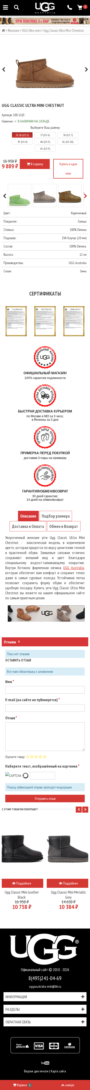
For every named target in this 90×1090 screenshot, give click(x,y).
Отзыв (10, 717)
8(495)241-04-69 (45, 978)
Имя (8, 681)
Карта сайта (58, 1071)
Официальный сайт (35, 969)
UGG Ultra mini (31, 30)
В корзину (36, 164)
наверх (69, 1085)
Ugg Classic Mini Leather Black (22, 895)
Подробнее (23, 883)
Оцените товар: (15, 756)
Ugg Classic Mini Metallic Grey (68, 895)
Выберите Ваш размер (45, 127)
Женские (13, 30)
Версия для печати (36, 1071)
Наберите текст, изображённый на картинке (41, 766)
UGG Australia (73, 567)
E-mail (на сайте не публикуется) (31, 699)
